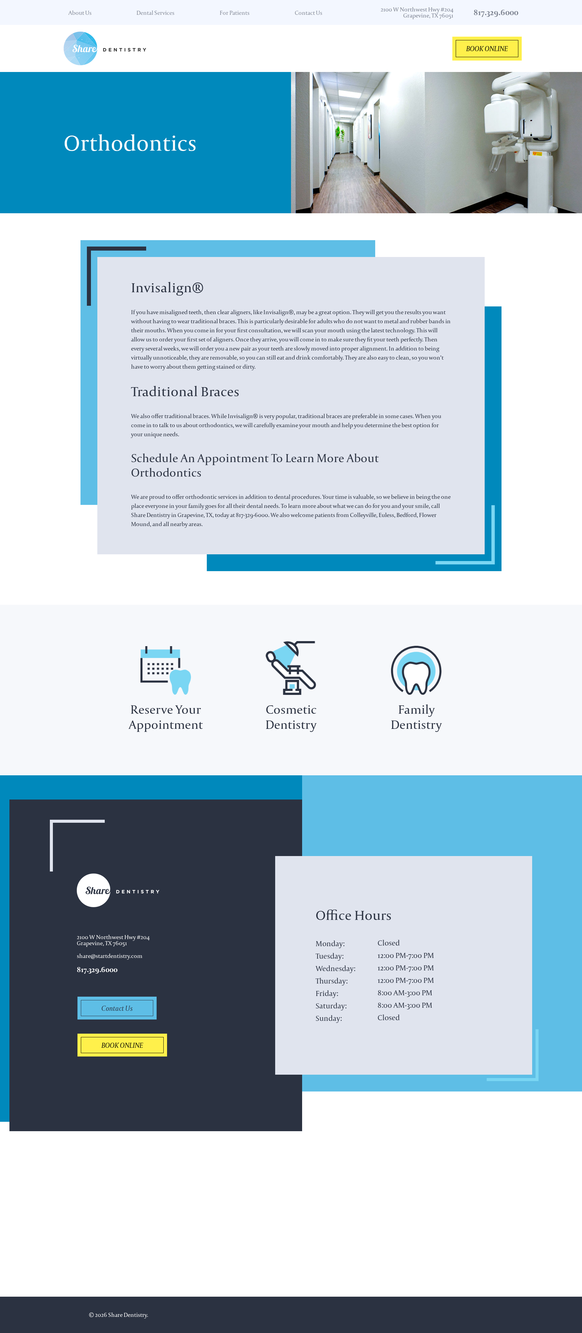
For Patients (235, 12)
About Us (80, 12)
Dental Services (155, 12)
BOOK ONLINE (487, 48)
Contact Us (308, 12)
